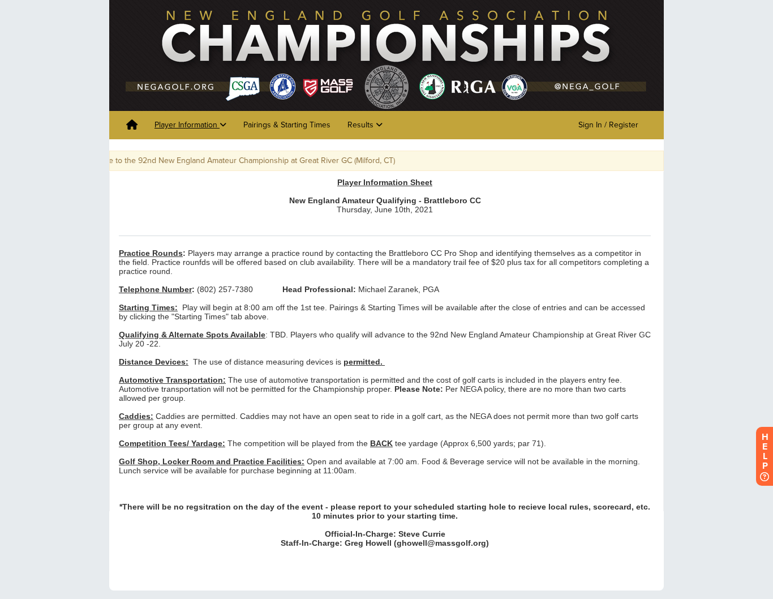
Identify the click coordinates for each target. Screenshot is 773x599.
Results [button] (361, 125)
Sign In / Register (608, 125)
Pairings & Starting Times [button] (286, 125)
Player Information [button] (187, 125)
